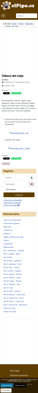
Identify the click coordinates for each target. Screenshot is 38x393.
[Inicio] (18, 5)
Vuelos (6, 240)
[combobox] (26, 15)
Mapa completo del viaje (13, 237)
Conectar (19, 195)
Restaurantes (8, 247)
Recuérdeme (11, 189)
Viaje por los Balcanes (12, 220)
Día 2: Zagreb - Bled (11, 254)
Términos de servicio (19, 375)
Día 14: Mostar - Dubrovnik (14, 295)
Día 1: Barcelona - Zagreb (13, 250)
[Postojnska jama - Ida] (19, 133)
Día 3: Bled (7, 257)
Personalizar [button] (6, 390)
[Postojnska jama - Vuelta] (19, 148)
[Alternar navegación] (3, 15)
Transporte (7, 230)
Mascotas (7, 227)
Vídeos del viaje (9, 311)
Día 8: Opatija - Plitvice (12, 274)
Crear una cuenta (10, 205)
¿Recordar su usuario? (12, 203)
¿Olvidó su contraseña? (12, 200)
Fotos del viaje (9, 308)
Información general (11, 223)
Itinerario (7, 233)
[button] (2, 390)
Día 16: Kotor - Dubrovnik (13, 301)
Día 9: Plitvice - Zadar (12, 278)
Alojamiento (8, 244)
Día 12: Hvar (8, 288)
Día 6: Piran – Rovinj (11, 267)
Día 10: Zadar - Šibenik (12, 281)
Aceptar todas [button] (7, 385)
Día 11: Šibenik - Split (11, 284)
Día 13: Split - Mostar (11, 291)
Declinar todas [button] (20, 385)
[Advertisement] (19, 51)
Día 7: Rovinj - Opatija (12, 271)
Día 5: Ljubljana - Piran (12, 264)
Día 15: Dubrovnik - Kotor (13, 298)
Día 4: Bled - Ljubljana (12, 261)
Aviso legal (14, 371)
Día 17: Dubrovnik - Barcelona (15, 305)
